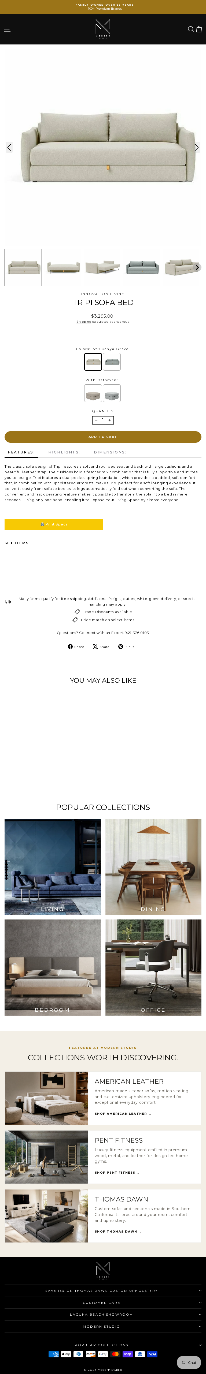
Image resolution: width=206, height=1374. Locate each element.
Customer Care (101, 1303)
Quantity (103, 411)
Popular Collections (101, 1345)
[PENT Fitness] (46, 1157)
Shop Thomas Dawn (118, 1231)
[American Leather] (46, 1098)
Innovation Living (103, 294)
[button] (23, 267)
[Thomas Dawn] (46, 1215)
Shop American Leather (123, 1114)
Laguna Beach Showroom (101, 1314)
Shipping (83, 322)
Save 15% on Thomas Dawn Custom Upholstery (101, 1291)
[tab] (21, 452)
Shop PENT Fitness (117, 1172)
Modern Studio (101, 1326)
